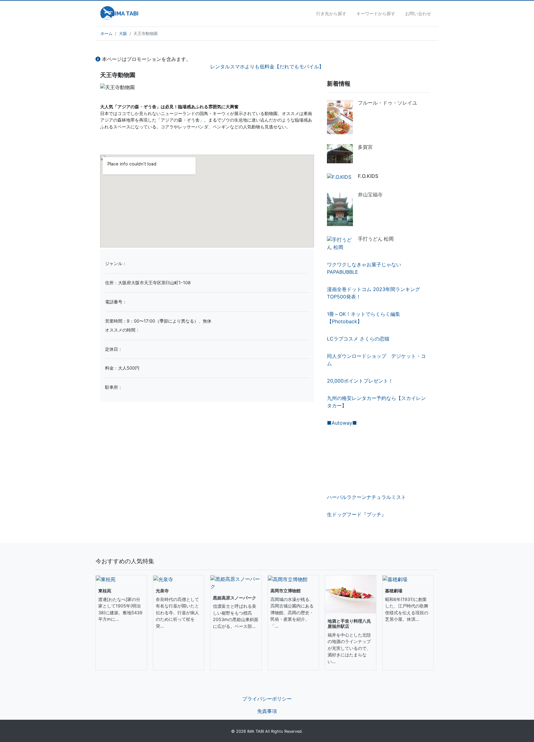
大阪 (123, 33)
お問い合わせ (418, 13)
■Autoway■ (342, 423)
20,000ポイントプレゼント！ (360, 381)
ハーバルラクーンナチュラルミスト (366, 497)
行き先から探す (331, 13)
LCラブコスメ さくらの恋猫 (358, 339)
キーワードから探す (375, 13)
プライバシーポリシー (267, 699)
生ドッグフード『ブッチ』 (356, 514)
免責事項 (267, 711)
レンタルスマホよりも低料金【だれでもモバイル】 (267, 66)
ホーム (106, 33)
